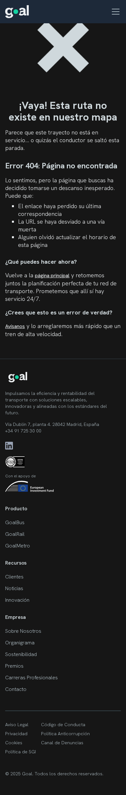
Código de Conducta (63, 724)
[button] (114, 11)
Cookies (13, 743)
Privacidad (16, 734)
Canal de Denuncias (62, 743)
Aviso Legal (16, 724)
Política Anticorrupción (65, 734)
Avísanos (15, 326)
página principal (52, 275)
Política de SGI (20, 752)
